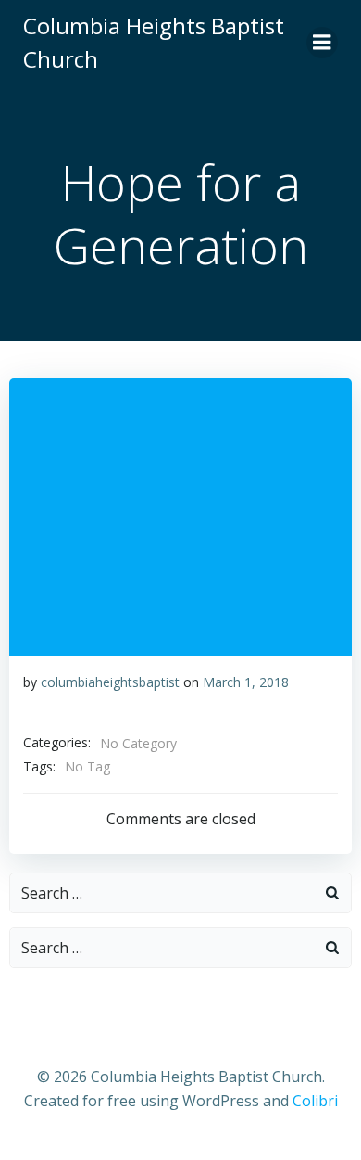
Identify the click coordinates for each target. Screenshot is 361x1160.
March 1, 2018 (246, 682)
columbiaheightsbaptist (110, 682)
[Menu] (322, 42)
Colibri (315, 1100)
